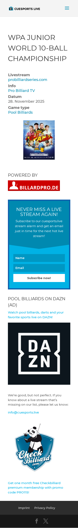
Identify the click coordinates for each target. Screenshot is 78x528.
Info (12, 86)
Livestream (19, 75)
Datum (15, 96)
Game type (18, 107)
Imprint (24, 508)
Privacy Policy (44, 508)
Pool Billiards (20, 112)
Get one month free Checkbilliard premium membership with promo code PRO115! (35, 487)
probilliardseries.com (27, 79)
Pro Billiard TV (21, 90)
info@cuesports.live (23, 412)
